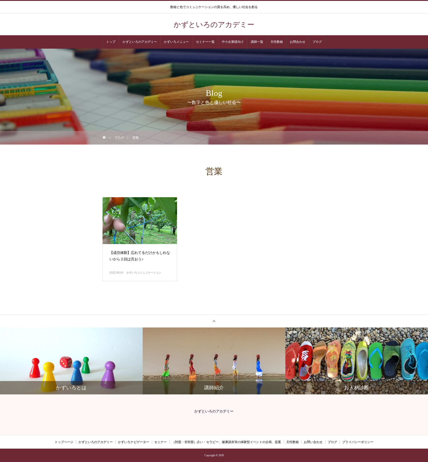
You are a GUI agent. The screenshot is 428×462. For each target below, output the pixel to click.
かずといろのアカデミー (140, 42)
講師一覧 (257, 42)
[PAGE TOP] (214, 320)
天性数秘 (276, 42)
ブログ (317, 42)
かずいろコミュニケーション (143, 272)
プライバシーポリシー (357, 442)
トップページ (64, 442)
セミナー (160, 442)
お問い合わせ (313, 442)
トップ (110, 42)
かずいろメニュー (176, 42)
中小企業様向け (233, 42)
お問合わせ (297, 42)
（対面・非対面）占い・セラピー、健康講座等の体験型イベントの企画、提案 (226, 442)
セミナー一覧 (205, 42)
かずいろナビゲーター (133, 442)
